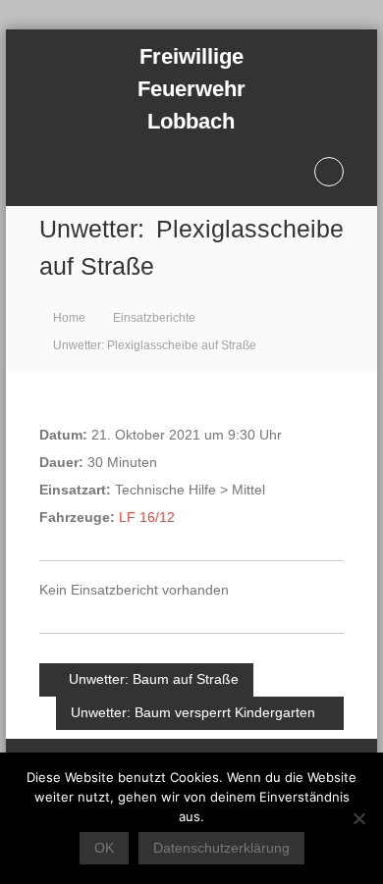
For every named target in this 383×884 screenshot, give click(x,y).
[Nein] (358, 818)
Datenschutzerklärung (221, 848)
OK (104, 848)
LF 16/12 (147, 517)
